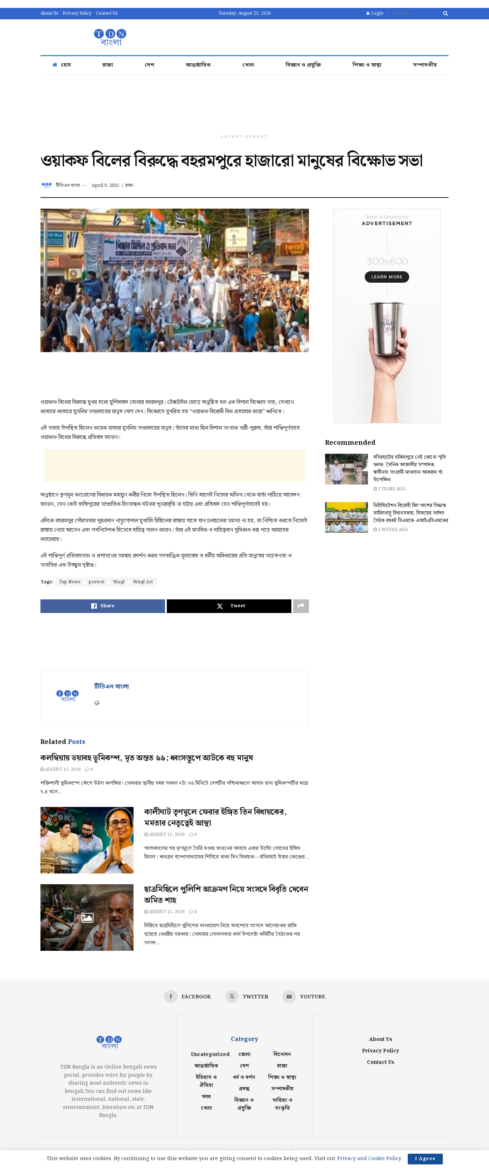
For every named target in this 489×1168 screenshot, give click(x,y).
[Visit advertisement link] (387, 316)
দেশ (149, 65)
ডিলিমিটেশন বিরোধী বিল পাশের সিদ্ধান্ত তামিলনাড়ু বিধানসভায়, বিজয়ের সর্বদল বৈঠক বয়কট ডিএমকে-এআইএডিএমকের (410, 513)
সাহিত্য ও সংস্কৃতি (282, 1104)
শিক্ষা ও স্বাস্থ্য (367, 65)
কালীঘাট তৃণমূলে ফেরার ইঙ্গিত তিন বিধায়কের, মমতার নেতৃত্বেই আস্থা (215, 817)
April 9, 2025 (105, 185)
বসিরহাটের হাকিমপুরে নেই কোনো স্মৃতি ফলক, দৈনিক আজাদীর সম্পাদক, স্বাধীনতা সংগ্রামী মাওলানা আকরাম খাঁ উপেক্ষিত (409, 468)
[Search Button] (444, 13)
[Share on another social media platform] (301, 606)
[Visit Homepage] (109, 37)
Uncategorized (210, 1054)
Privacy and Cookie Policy (369, 1159)
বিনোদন (282, 1054)
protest (97, 582)
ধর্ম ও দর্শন (244, 1077)
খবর (206, 1097)
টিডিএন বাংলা (68, 185)
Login (376, 13)
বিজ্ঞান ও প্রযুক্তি (303, 65)
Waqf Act (143, 582)
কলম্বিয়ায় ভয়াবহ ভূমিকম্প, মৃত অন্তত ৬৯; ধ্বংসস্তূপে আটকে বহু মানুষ (146, 758)
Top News (70, 582)
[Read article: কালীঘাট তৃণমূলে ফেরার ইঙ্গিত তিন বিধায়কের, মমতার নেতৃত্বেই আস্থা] (87, 840)
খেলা (248, 65)
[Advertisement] (318, 36)
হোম (66, 65)
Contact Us (107, 13)
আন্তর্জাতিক (198, 65)
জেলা (244, 1054)
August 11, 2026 (62, 769)
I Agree (425, 1159)
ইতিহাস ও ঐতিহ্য (206, 1081)
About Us (49, 13)
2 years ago (391, 489)
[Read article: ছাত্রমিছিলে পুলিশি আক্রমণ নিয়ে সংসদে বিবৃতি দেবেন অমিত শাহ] (87, 917)
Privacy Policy (77, 13)
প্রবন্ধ (244, 1089)
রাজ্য (107, 65)
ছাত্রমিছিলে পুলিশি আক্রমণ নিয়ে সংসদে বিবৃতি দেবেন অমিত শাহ (226, 895)
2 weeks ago (392, 529)
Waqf (119, 582)
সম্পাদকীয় (425, 65)
